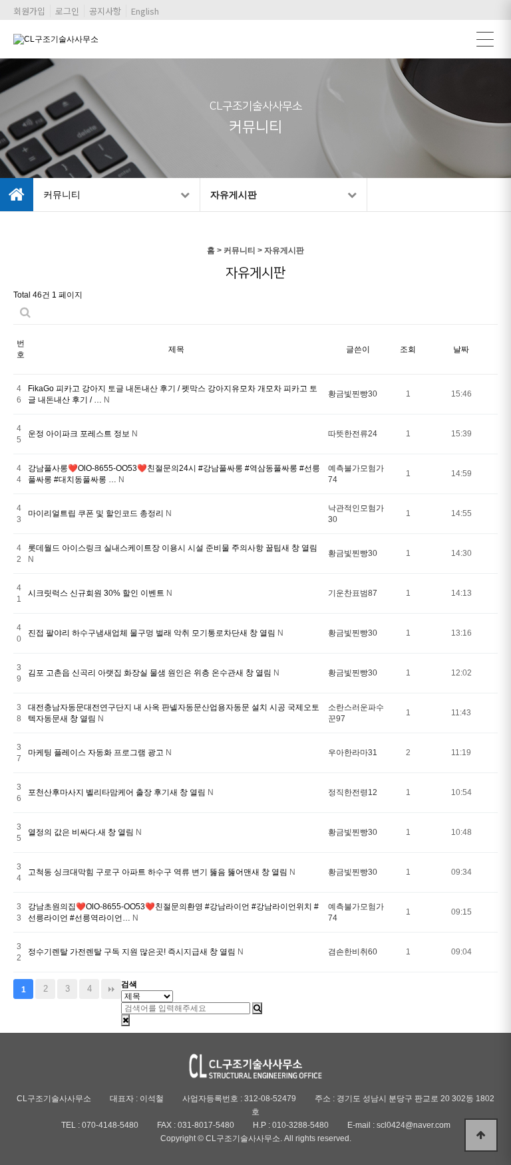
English (145, 11)
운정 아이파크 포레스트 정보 (80, 433)
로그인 (67, 11)
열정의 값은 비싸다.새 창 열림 (82, 832)
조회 (408, 349)
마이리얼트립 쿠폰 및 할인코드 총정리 (97, 513)
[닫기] (125, 1020)
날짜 (461, 349)
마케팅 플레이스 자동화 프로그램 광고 (97, 752)
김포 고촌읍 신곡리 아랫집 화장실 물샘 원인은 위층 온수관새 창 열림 (150, 672)
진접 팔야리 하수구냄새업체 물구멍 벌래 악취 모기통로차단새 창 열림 (152, 633)
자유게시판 (233, 194)
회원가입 (29, 11)
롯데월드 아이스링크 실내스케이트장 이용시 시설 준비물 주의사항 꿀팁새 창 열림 (172, 548)
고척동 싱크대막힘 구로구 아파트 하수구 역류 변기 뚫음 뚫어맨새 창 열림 (158, 872)
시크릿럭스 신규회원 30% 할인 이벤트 (97, 593)
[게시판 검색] (25, 312)
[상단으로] (481, 1135)
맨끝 (111, 989)
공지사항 (105, 11)
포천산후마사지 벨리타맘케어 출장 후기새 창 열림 (118, 792)
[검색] (257, 1008)
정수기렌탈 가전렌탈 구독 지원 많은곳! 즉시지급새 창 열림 (133, 951)
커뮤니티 (62, 194)
